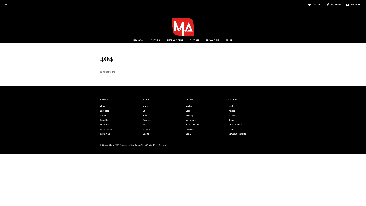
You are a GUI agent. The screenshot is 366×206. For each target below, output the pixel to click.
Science (146, 129)
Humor (231, 120)
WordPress (135, 145)
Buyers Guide (106, 129)
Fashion (231, 115)
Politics (146, 115)
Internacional (175, 40)
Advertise (104, 124)
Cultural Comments (237, 134)
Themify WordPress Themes (153, 145)
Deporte (194, 40)
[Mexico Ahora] (183, 31)
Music (231, 106)
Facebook (336, 4)
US (144, 111)
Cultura (155, 40)
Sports (146, 134)
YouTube (355, 4)
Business (147, 120)
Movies (231, 111)
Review (189, 106)
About (103, 106)
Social (188, 134)
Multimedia (191, 120)
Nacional (138, 40)
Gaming (189, 115)
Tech (145, 124)
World (145, 106)
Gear (188, 111)
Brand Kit (104, 120)
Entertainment (192, 124)
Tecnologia (212, 40)
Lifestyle (190, 129)
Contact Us (105, 134)
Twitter (317, 4)
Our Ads (104, 115)
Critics (231, 129)
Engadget (104, 111)
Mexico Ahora (108, 145)
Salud (229, 40)
